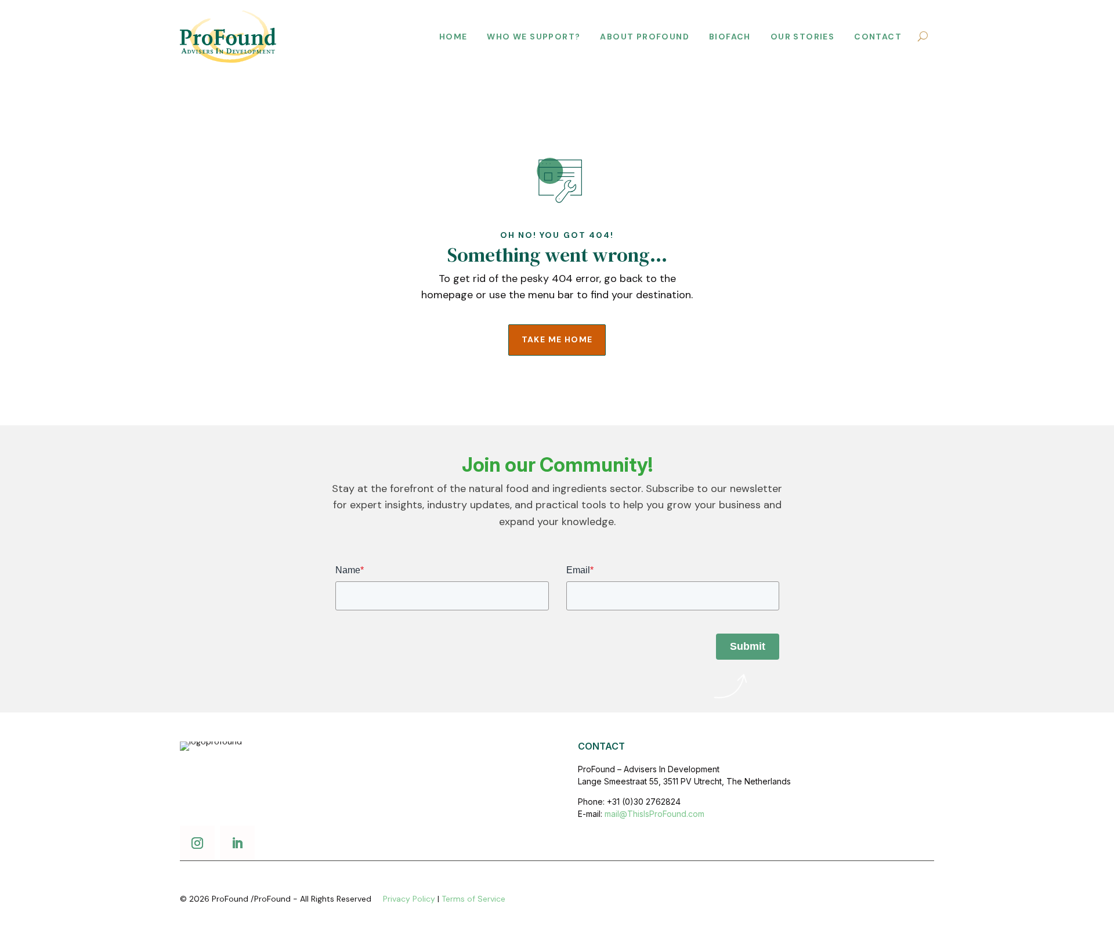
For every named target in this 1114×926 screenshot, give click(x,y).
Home (453, 36)
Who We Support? (533, 36)
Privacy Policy (409, 899)
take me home (557, 339)
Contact (878, 36)
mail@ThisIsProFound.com (654, 814)
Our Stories (802, 36)
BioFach (730, 36)
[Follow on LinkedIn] (237, 843)
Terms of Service (473, 899)
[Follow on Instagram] (197, 843)
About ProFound (644, 36)
